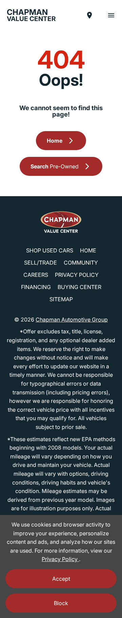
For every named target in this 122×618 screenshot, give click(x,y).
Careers (35, 274)
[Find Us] (89, 15)
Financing (36, 287)
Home (88, 250)
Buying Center (79, 287)
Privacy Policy (77, 274)
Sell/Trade (40, 262)
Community (81, 262)
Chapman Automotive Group (72, 319)
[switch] (111, 15)
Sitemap (61, 299)
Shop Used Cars (49, 250)
